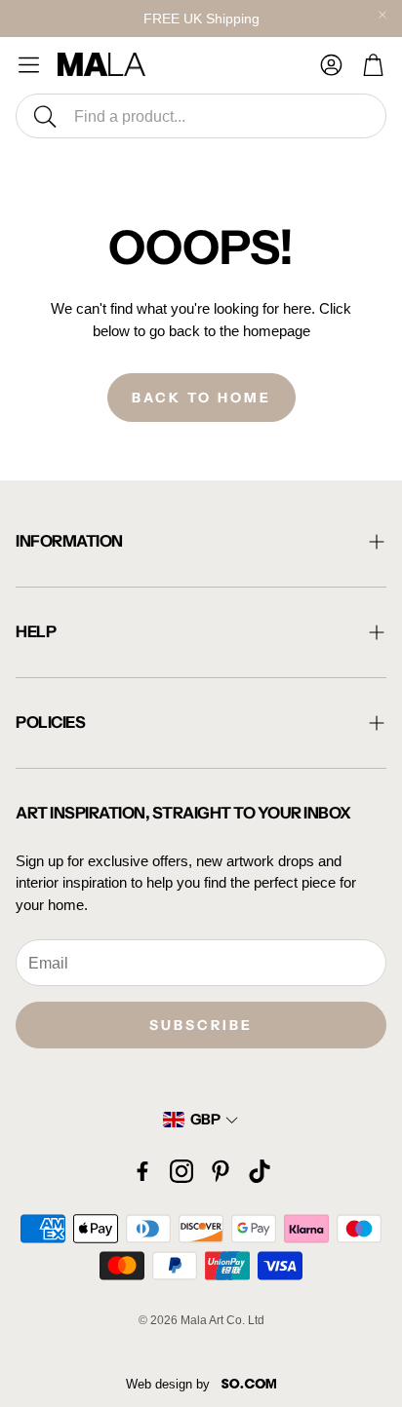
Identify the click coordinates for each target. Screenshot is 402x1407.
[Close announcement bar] (382, 14)
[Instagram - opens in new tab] (181, 1171)
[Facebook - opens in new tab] (142, 1171)
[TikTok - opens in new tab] (259, 1171)
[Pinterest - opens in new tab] (220, 1171)
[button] (201, 116)
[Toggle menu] (29, 65)
